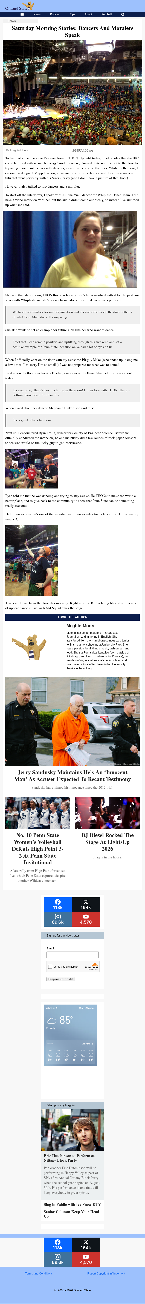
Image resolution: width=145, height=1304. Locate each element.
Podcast (55, 14)
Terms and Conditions (39, 1273)
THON (12, 20)
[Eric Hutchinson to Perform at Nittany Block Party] (72, 1151)
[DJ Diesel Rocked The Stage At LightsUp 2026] (107, 827)
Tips (72, 14)
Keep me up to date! (60, 979)
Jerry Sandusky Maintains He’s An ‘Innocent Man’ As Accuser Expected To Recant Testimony (72, 775)
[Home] (19, 9)
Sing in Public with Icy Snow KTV (72, 1204)
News (37, 14)
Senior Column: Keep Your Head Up (71, 1214)
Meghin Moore (19, 150)
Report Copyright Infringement (106, 1273)
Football (107, 14)
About (88, 14)
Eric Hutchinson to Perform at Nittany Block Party (69, 1158)
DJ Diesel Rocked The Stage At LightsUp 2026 (107, 842)
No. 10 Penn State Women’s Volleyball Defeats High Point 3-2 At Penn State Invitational (37, 848)
